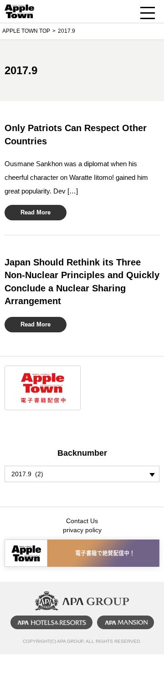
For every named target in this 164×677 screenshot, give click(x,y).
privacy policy (82, 530)
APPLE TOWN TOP (26, 31)
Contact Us (82, 520)
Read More (35, 212)
